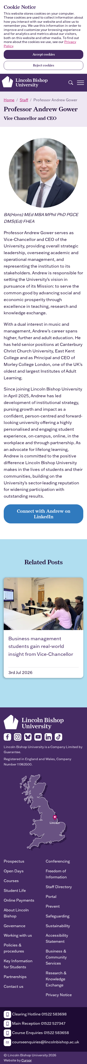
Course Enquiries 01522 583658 (40, 1032)
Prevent (53, 906)
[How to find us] (43, 812)
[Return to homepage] (25, 81)
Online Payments (19, 900)
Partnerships (15, 976)
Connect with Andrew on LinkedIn (43, 513)
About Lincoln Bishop (16, 912)
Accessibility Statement (57, 938)
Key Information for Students (18, 963)
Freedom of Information (56, 873)
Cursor (26, 1060)
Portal (51, 896)
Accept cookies (43, 54)
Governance (14, 925)
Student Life (15, 890)
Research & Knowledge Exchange (56, 978)
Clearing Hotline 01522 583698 (39, 1013)
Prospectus (14, 861)
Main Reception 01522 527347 (38, 1023)
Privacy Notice (59, 994)
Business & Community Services (56, 957)
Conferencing (58, 861)
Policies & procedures (14, 947)
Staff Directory (59, 886)
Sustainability (58, 925)
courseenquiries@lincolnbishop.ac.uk (45, 1041)
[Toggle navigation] (80, 82)
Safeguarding (57, 915)
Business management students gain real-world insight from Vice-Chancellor (40, 646)
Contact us (13, 986)
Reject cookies (43, 65)
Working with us (18, 935)
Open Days (14, 870)
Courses (11, 880)
